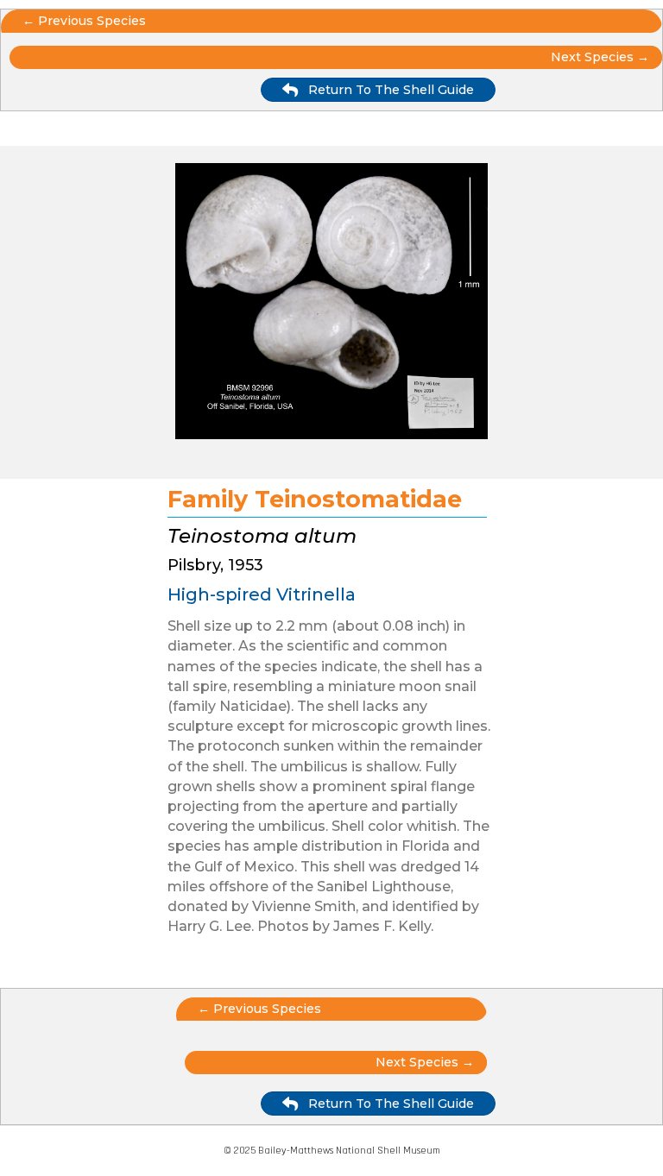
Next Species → (425, 1062)
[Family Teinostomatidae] (331, 303)
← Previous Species (84, 20)
